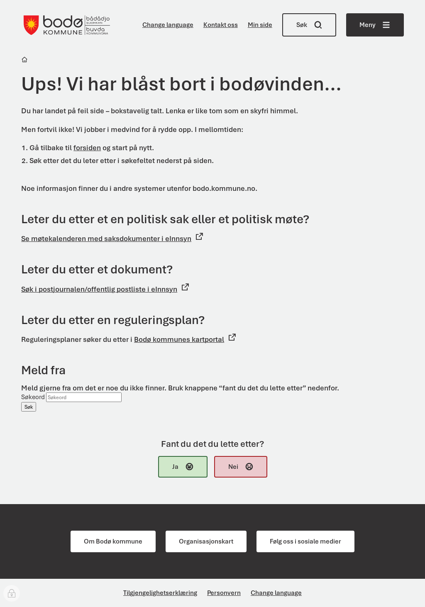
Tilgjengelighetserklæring (160, 593)
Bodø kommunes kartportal (179, 339)
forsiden (87, 147)
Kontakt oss (220, 25)
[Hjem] (25, 60)
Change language (167, 25)
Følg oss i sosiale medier (305, 541)
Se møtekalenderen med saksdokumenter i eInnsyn (106, 238)
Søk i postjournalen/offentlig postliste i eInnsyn (99, 289)
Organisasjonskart (206, 541)
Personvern (224, 593)
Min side (260, 25)
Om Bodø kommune (113, 541)
